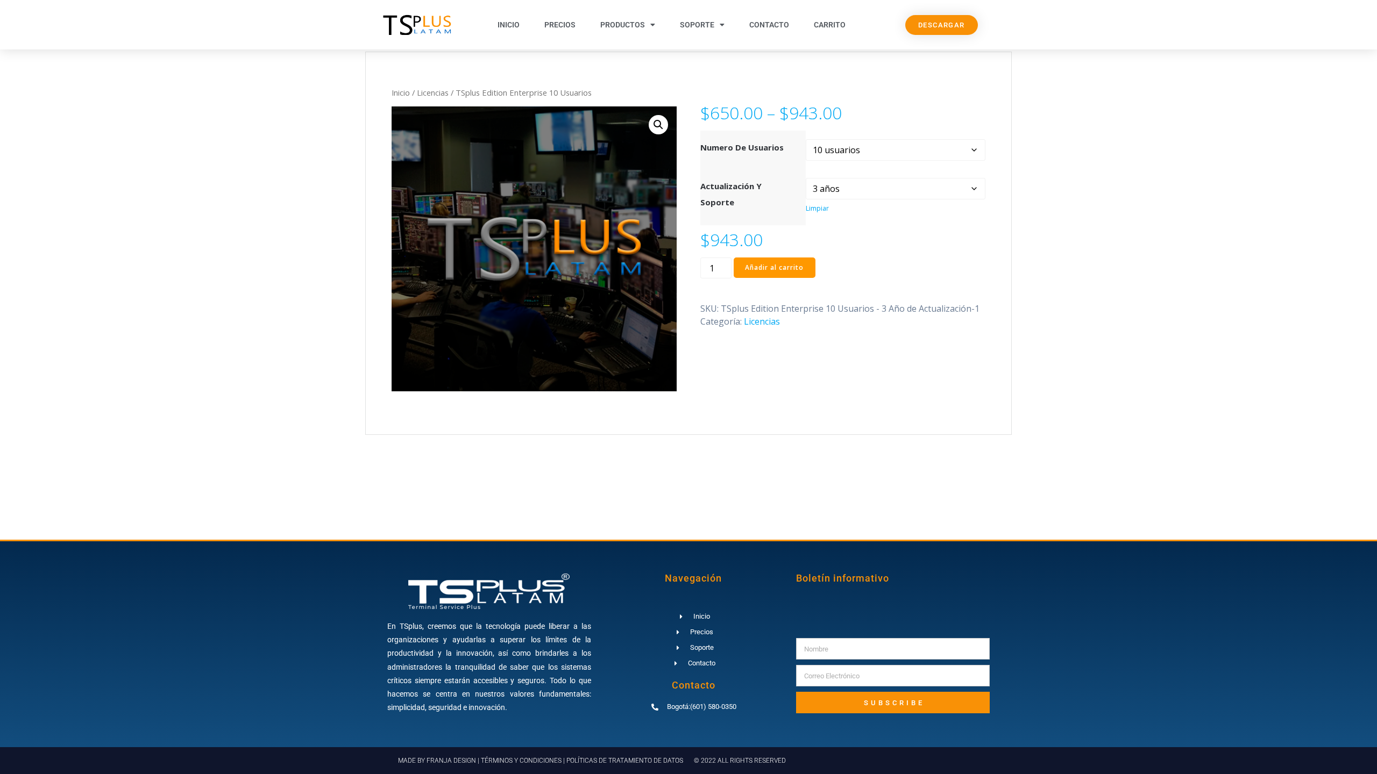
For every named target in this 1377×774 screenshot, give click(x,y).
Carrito (830, 24)
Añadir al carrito (774, 267)
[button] (658, 124)
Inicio (509, 24)
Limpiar (817, 208)
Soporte (697, 24)
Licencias (433, 92)
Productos (622, 24)
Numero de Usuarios (742, 147)
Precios (560, 24)
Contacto (769, 24)
